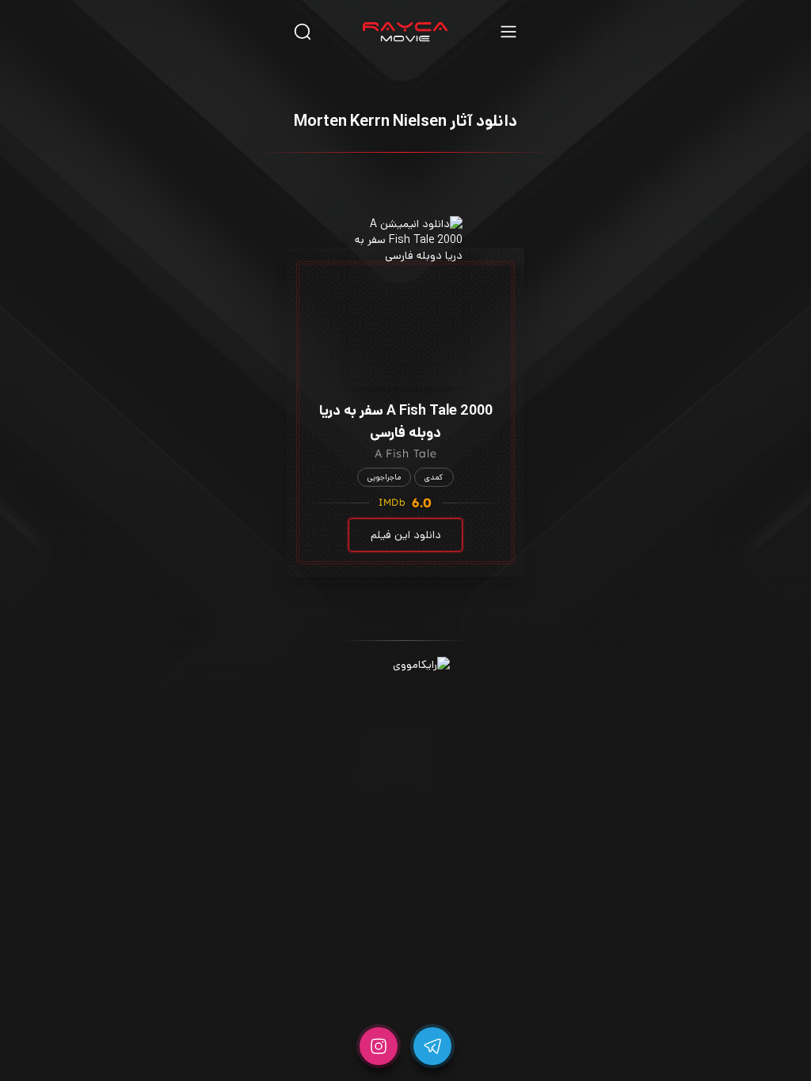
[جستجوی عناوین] (302, 31)
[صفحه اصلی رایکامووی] (405, 32)
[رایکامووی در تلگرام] (432, 1046)
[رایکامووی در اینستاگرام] (379, 1046)
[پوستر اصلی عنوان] (405, 301)
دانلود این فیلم (406, 535)
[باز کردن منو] (508, 31)
